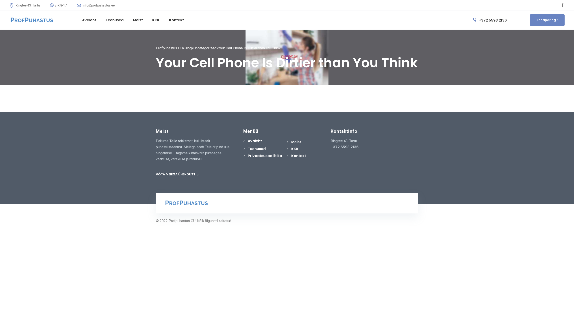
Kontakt (298, 155)
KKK (295, 148)
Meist (296, 141)
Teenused (257, 148)
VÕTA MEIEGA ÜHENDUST (176, 174)
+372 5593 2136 (492, 20)
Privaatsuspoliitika (265, 155)
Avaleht (255, 141)
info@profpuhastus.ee (98, 5)
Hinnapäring (545, 20)
